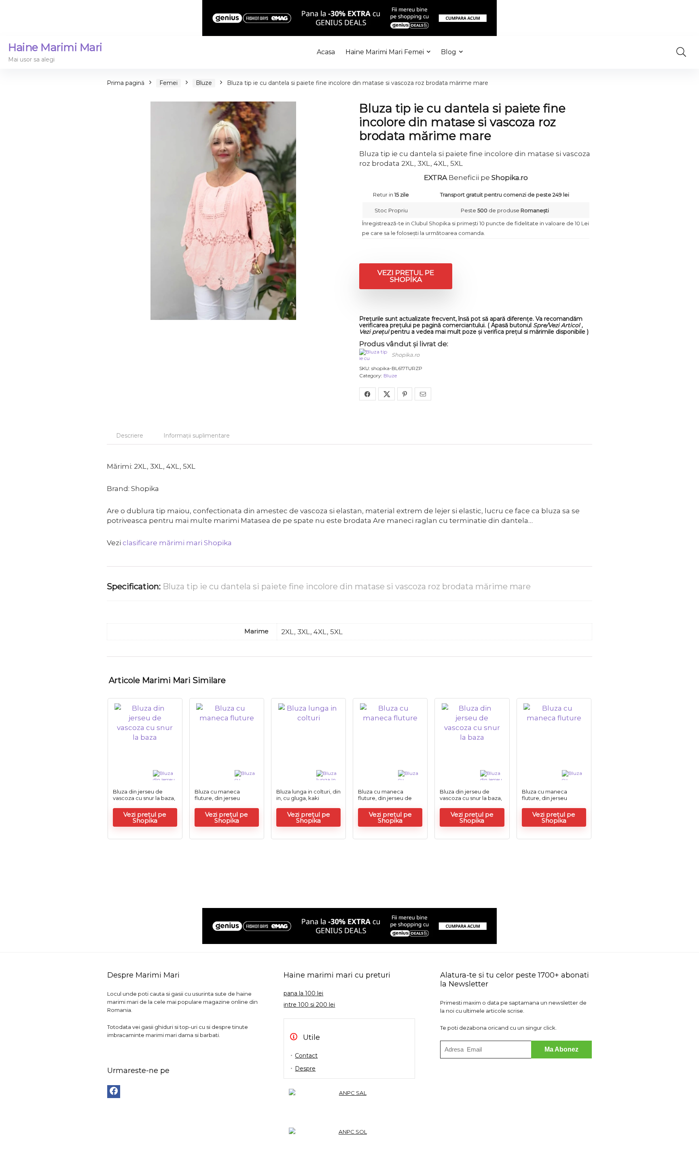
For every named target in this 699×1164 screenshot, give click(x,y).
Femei (168, 83)
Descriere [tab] (129, 435)
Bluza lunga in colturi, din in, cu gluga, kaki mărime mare (308, 798)
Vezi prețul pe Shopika (405, 276)
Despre (305, 1068)
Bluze (204, 83)
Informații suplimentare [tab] (196, 435)
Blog (448, 52)
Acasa (326, 52)
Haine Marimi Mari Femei (384, 52)
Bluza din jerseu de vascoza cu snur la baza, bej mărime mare (144, 798)
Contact (306, 1055)
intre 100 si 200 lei (309, 1004)
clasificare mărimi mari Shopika (177, 543)
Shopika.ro (405, 354)
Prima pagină (125, 83)
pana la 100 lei (303, 993)
